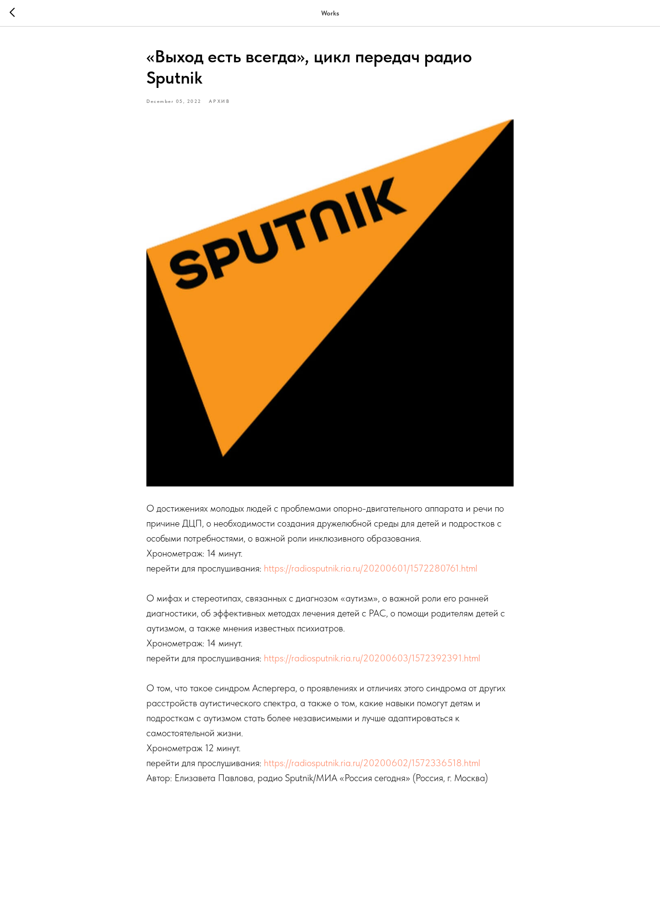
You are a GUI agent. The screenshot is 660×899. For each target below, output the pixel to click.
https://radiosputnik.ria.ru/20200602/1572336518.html (373, 763)
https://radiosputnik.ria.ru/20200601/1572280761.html (372, 568)
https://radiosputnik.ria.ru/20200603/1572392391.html (372, 658)
